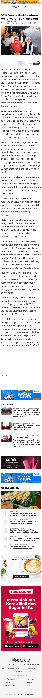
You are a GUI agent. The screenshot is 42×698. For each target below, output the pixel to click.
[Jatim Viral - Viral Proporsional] (20, 7)
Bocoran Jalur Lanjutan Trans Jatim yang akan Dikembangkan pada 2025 (24, 532)
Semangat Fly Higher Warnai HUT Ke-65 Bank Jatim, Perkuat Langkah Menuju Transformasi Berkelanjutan (26, 413)
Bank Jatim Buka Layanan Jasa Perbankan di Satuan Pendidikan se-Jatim (26, 427)
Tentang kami (20, 671)
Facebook (11, 679)
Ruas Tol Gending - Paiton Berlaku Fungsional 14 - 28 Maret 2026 (24, 539)
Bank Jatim (6, 376)
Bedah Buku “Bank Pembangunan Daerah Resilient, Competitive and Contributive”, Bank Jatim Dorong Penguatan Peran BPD (27, 442)
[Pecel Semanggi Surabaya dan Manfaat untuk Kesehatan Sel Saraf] (21, 500)
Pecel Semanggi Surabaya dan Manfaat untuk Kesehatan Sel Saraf (23, 515)
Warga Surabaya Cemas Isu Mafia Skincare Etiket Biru (22, 548)
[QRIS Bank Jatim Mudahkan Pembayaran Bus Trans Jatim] (21, 40)
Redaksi (11, 665)
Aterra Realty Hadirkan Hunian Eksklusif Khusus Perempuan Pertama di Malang (23, 524)
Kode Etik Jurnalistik (10, 668)
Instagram (11, 682)
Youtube (32, 682)
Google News (12, 686)
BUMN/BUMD (17, 408)
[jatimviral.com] (3, 23)
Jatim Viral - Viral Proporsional (26, 694)
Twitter (32, 679)
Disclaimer (30, 668)
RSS (32, 686)
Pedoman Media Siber (31, 665)
